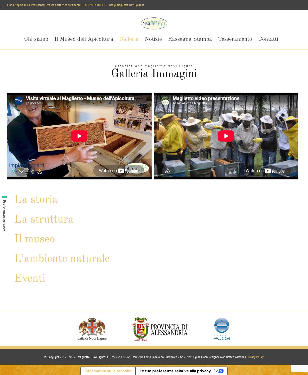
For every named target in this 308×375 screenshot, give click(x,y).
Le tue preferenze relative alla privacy (175, 370)
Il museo (34, 239)
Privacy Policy (255, 357)
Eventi (29, 278)
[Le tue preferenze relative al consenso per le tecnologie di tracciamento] (4, 213)
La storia (36, 199)
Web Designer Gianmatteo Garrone (223, 357)
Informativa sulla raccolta (108, 370)
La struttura (44, 219)
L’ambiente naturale (62, 259)
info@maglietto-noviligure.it (126, 5)
